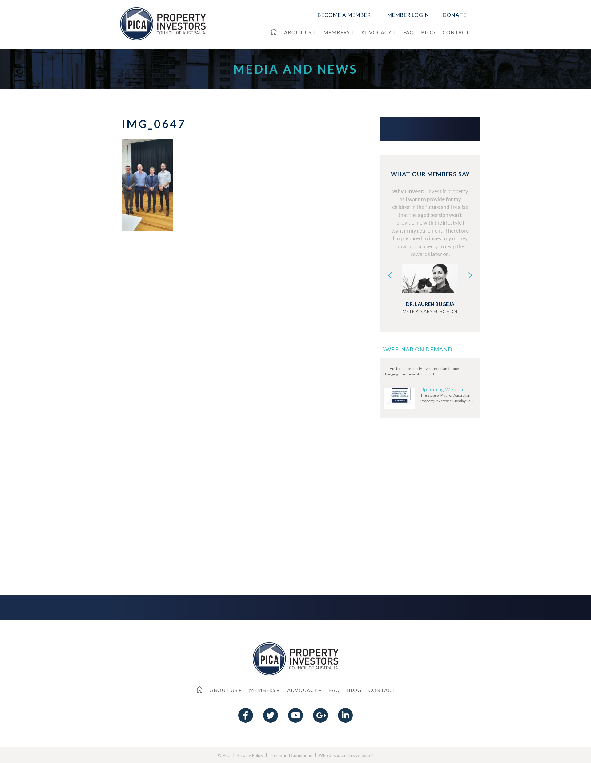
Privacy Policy (250, 755)
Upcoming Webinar (442, 389)
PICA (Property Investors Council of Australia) (163, 23)
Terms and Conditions (291, 755)
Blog (354, 690)
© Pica (224, 755)
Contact (381, 690)
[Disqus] (234, 328)
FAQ (334, 690)
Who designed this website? (346, 755)
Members (262, 690)
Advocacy (302, 690)
